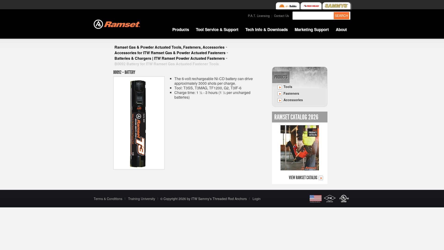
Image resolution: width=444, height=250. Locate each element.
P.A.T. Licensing (259, 15)
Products (180, 29)
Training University (141, 198)
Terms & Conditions (108, 198)
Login (257, 198)
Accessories (293, 99)
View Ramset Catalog (303, 177)
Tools (287, 86)
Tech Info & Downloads (266, 29)
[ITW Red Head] (311, 5)
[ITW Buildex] (287, 5)
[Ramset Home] (117, 24)
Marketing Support (312, 29)
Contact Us (281, 15)
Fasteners (291, 93)
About (341, 29)
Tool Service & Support (217, 29)
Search (341, 15)
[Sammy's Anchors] (336, 5)
